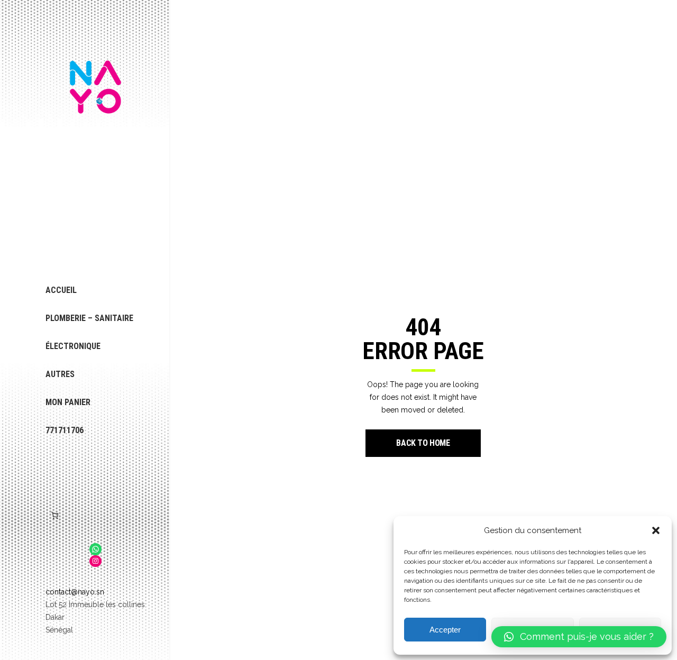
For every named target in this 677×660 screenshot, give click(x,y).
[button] (656, 530)
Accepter (445, 629)
